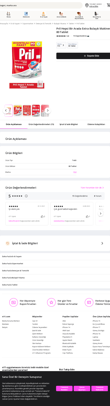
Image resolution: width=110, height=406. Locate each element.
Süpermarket (27, 23)
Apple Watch (67, 340)
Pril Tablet (80, 23)
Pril (75, 172)
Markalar (5, 324)
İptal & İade (36, 331)
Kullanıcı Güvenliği (39, 337)
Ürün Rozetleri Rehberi (41, 350)
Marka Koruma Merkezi (11, 321)
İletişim (5, 327)
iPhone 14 (66, 327)
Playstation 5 (67, 337)
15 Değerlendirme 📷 (81, 36)
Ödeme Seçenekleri (39, 327)
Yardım (35, 324)
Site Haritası (36, 343)
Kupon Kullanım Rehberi (41, 347)
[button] (100, 213)
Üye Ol (34, 321)
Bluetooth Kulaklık (69, 343)
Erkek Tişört (67, 350)
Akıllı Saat (66, 331)
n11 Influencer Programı (41, 353)
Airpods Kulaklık (69, 334)
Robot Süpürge (68, 324)
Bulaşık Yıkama (60, 23)
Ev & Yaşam (15, 23)
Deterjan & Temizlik (43, 23)
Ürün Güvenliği (37, 340)
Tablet (71, 23)
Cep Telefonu (68, 353)
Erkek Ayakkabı (68, 347)
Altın (64, 321)
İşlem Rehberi (37, 334)
